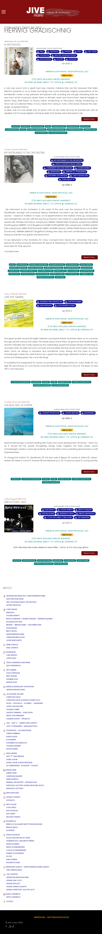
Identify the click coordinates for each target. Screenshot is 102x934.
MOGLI (79, 52)
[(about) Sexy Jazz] (18, 518)
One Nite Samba (74, 302)
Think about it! (68, 179)
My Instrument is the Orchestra (68, 160)
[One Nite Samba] (18, 313)
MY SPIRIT (60, 59)
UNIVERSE (68, 52)
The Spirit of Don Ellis (57, 175)
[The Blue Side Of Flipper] (18, 421)
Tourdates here (11, 251)
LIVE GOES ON (44, 55)
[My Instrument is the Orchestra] (18, 169)
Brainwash (55, 172)
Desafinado (89, 413)
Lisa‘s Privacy (46, 305)
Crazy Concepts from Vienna (68, 164)
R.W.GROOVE (54, 52)
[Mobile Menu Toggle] (4, 12)
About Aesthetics (87, 513)
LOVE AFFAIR (92, 52)
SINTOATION (73, 59)
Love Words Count (66, 305)
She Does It (50, 510)
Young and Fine (72, 413)
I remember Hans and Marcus (59, 168)
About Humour (85, 510)
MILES (42, 52)
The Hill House (48, 513)
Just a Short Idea (80, 175)
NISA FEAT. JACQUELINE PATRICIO (65, 55)
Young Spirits (66, 510)
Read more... (89, 119)
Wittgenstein (83, 517)
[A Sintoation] (18, 61)
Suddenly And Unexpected (51, 302)
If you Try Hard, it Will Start (59, 517)
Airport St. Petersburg (76, 172)
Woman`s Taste (67, 513)
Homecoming (84, 168)
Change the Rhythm (51, 413)
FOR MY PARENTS (45, 59)
